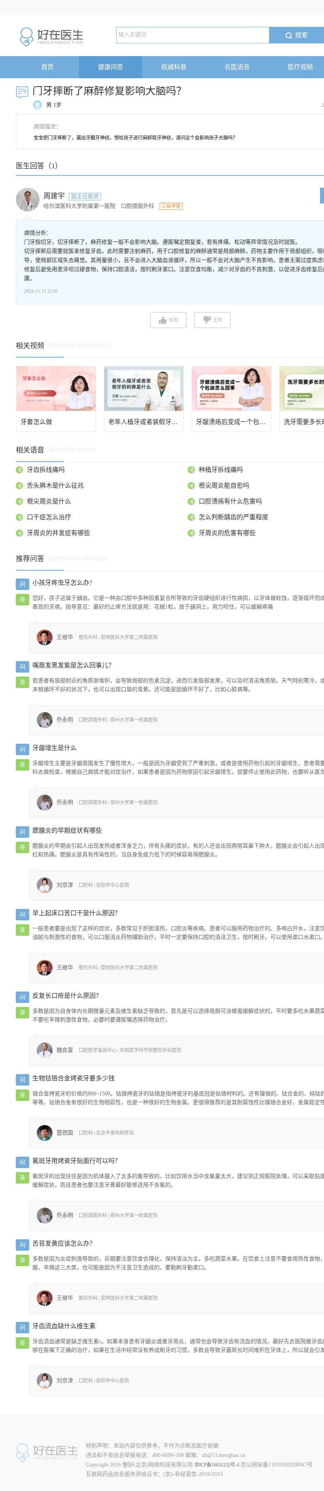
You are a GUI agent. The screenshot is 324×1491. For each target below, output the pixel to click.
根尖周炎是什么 (49, 501)
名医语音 (237, 67)
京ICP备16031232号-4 (216, 1465)
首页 (47, 67)
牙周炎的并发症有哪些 (58, 533)
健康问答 (110, 67)
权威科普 (173, 67)
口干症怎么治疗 (49, 517)
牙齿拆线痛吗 (46, 469)
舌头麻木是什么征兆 (55, 485)
